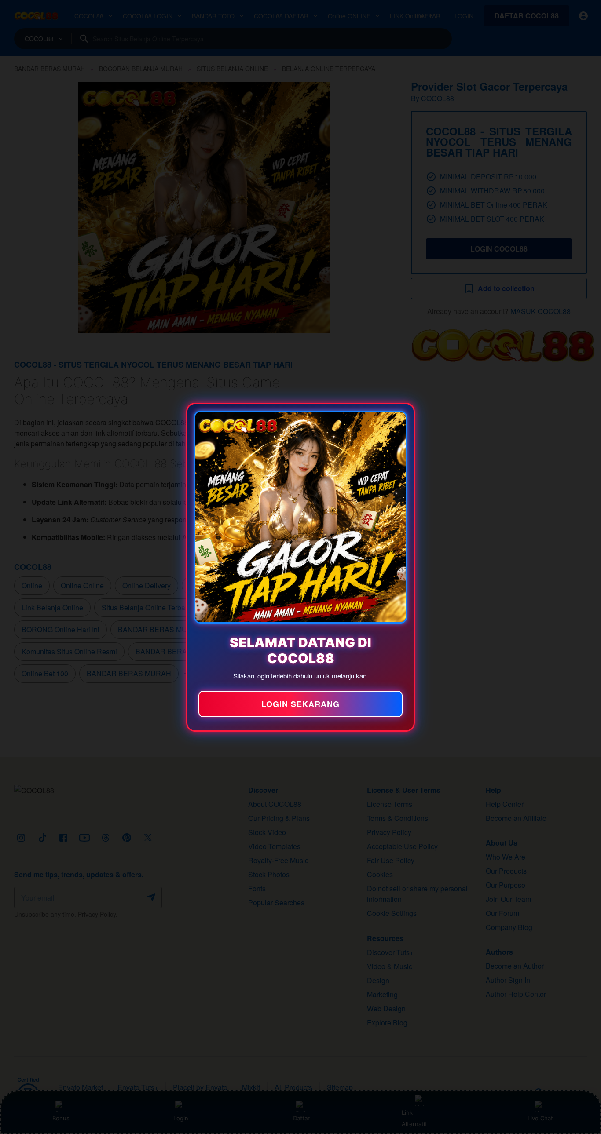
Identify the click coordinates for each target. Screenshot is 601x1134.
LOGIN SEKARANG (300, 704)
